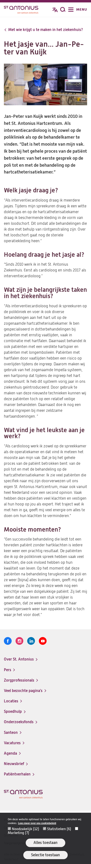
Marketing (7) (18, 833)
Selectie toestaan (45, 855)
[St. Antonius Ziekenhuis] (21, 10)
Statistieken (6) (59, 829)
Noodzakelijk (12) (25, 829)
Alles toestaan (45, 842)
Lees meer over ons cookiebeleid (37, 823)
